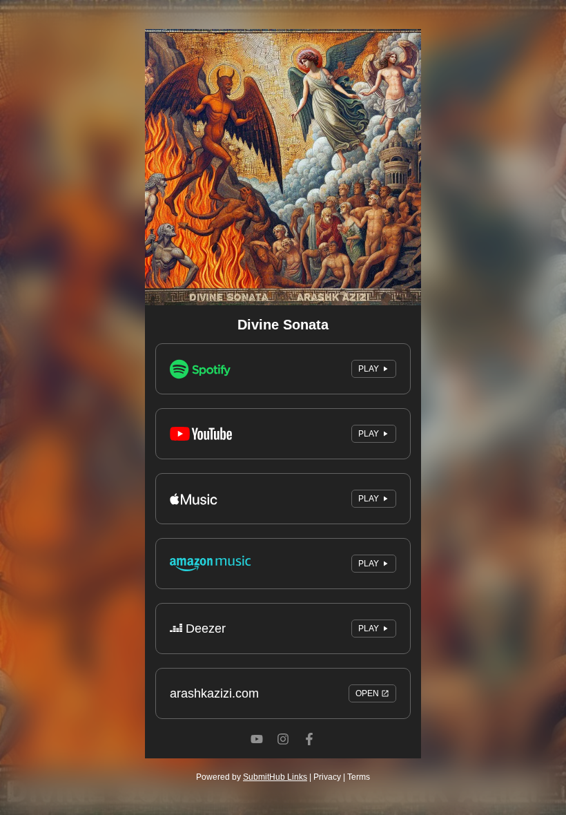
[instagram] (283, 752)
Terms (358, 777)
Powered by (251, 777)
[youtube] (257, 752)
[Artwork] (283, 167)
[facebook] (309, 752)
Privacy (327, 777)
